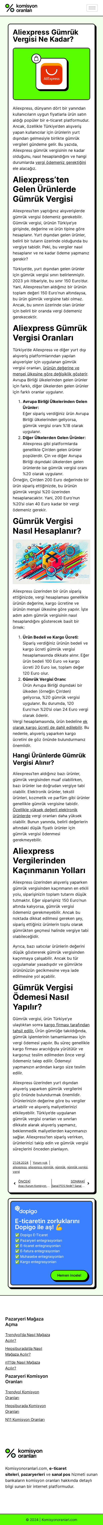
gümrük (60, 1167)
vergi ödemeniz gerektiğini (61, 162)
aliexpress (20, 1167)
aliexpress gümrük (41, 1167)
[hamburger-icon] (92, 8)
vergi (16, 1171)
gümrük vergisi (77, 1167)
